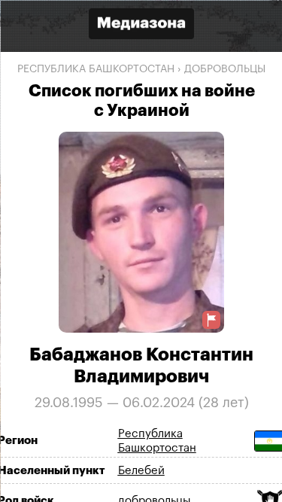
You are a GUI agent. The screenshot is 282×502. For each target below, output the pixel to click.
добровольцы (224, 69)
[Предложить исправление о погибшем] (211, 319)
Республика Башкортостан (95, 69)
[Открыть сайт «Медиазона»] (141, 25)
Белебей (140, 470)
